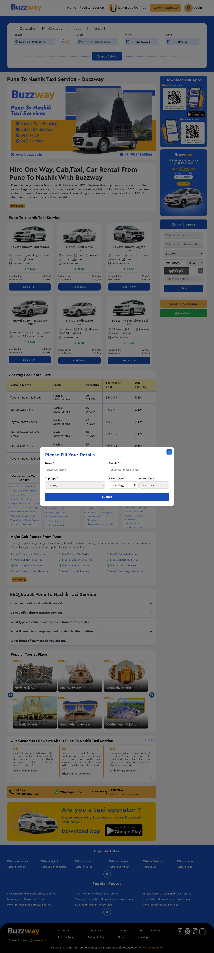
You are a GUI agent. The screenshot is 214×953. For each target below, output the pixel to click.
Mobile (114, 463)
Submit (107, 497)
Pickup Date (117, 478)
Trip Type (51, 478)
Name (49, 463)
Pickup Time (147, 478)
